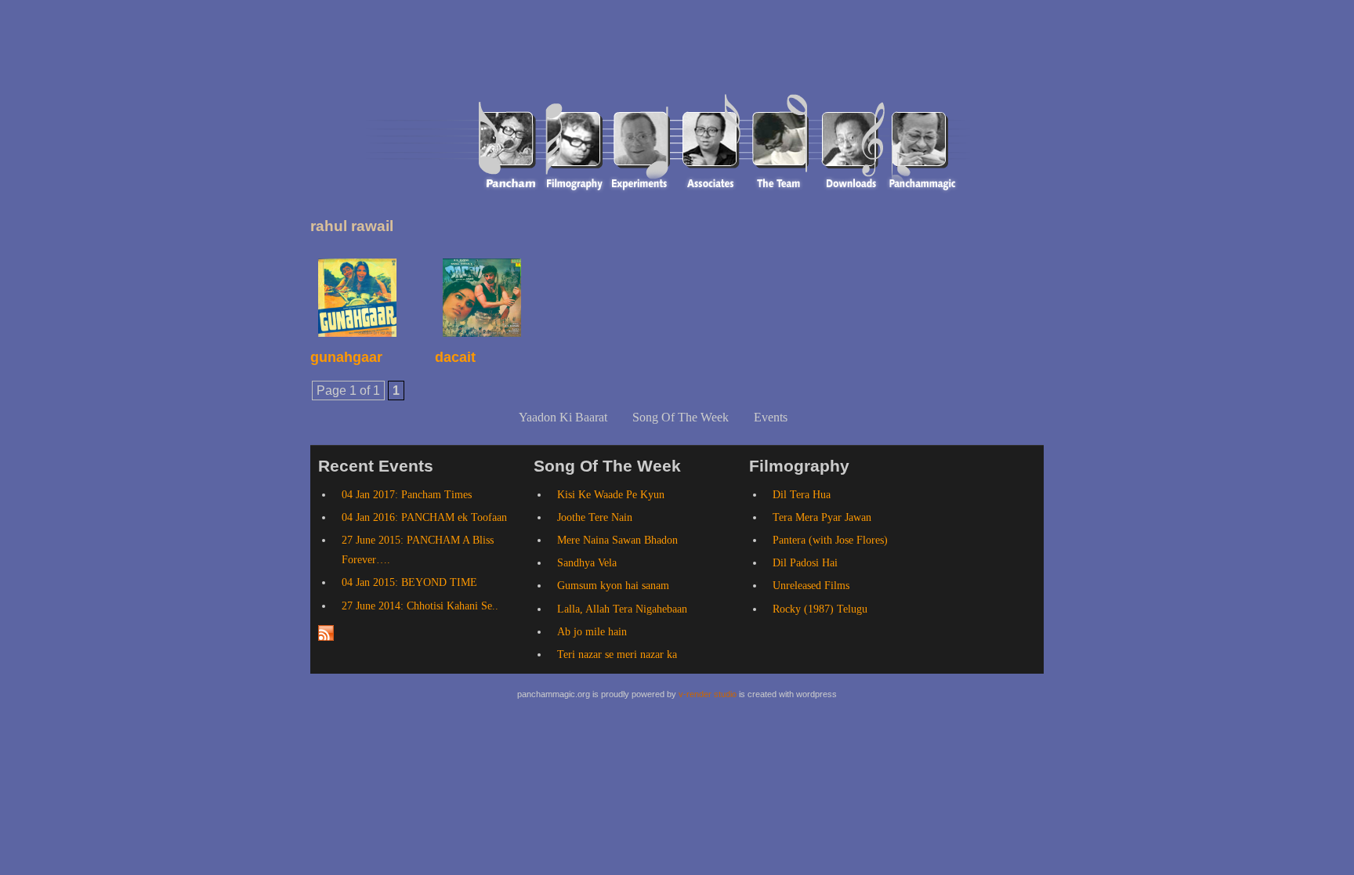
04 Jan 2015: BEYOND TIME (409, 582)
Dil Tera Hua (802, 495)
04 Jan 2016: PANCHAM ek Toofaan (424, 517)
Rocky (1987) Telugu (820, 609)
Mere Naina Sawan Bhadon (617, 540)
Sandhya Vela (587, 563)
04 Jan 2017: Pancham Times (407, 495)
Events (770, 417)
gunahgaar (346, 357)
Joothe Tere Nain (594, 517)
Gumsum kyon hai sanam (613, 585)
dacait (455, 357)
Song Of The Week (680, 417)
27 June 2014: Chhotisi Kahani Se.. (420, 606)
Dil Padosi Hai (805, 563)
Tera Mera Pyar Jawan (822, 517)
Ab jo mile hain (592, 632)
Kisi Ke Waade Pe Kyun (610, 495)
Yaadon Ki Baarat (563, 417)
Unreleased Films (811, 585)
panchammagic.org (463, 56)
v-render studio (708, 694)
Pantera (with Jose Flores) (830, 540)
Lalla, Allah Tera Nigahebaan (622, 609)
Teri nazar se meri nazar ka (617, 654)
